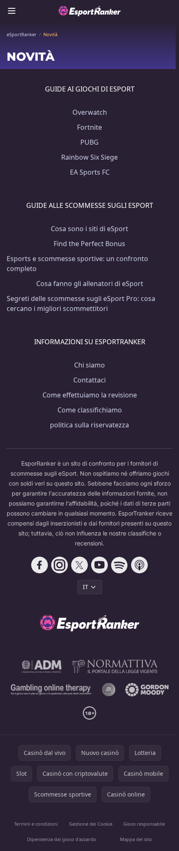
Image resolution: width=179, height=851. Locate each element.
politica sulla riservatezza (89, 424)
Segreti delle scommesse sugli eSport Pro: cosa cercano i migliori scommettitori (81, 303)
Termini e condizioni (36, 824)
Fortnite (89, 127)
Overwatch (89, 112)
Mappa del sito (136, 839)
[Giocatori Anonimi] (108, 689)
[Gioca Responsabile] (51, 689)
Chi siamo (89, 365)
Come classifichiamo (89, 409)
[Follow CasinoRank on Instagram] (59, 565)
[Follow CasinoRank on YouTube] (99, 565)
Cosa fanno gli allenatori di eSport (89, 283)
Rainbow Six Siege (89, 157)
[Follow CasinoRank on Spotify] (119, 565)
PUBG (89, 142)
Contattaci (89, 380)
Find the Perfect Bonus (89, 243)
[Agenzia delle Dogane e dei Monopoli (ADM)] (41, 666)
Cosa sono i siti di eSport (89, 228)
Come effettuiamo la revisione (89, 395)
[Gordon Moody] (147, 689)
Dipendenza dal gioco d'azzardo (61, 839)
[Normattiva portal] (115, 666)
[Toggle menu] (11, 10)
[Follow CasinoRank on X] (79, 565)
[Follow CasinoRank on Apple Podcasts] (139, 565)
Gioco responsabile (144, 824)
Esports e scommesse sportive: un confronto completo (77, 263)
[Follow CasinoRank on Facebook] (39, 565)
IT (85, 587)
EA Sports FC (89, 172)
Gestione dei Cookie (90, 824)
